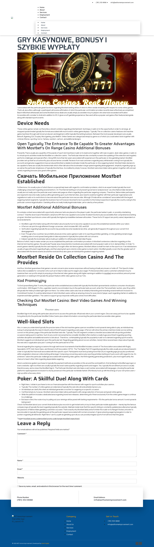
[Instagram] (139, 2)
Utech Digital (45, 543)
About (42, 10)
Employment (45, 15)
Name (20, 460)
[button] (88, 20)
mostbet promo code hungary (51, 418)
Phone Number (23, 497)
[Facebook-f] (137, 2)
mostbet (107, 273)
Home (42, 7)
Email (20, 469)
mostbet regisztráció (71, 418)
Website (20, 478)
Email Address (99, 497)
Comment (22, 434)
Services (43, 12)
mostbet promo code (32, 418)
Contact (43, 17)
